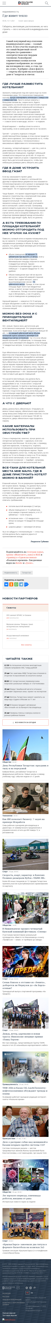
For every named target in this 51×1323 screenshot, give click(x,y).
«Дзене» (29, 563)
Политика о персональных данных (13, 1303)
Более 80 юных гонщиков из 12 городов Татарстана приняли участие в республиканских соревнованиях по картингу (25, 880)
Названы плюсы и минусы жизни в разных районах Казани (22, 714)
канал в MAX (34, 554)
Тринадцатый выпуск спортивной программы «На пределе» (24, 988)
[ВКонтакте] (6, 584)
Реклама (5, 1297)
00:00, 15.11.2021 (8, 21)
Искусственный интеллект (17, 636)
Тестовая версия (9, 1315)
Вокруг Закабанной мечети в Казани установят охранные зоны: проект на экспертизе (25, 690)
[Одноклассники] (11, 584)
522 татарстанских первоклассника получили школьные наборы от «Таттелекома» (24, 682)
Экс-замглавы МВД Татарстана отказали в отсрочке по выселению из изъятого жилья (25, 674)
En (32, 1293)
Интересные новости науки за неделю (21, 1198)
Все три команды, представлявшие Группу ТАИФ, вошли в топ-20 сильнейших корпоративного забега (25, 1039)
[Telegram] (21, 584)
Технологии (7, 816)
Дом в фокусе (29, 21)
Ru (27, 1293)
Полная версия (8, 1313)
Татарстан (26, 572)
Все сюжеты (26, 645)
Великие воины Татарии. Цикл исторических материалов (19, 626)
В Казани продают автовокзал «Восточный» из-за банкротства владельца (22, 706)
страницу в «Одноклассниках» (21, 557)
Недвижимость (10, 12)
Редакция (6, 1293)
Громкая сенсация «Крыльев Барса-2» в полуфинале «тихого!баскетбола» (24, 1248)
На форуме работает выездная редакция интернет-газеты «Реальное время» (24, 1093)
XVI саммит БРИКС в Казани (18, 616)
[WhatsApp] (16, 584)
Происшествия (8, 1139)
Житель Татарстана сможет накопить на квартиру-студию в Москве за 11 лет (24, 698)
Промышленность (10, 1084)
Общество (6, 762)
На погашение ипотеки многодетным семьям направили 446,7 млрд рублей (22, 666)
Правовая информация (11, 1300)
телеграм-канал (35, 552)
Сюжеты (11, 607)
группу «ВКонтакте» (16, 554)
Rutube (19, 563)
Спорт (5, 872)
